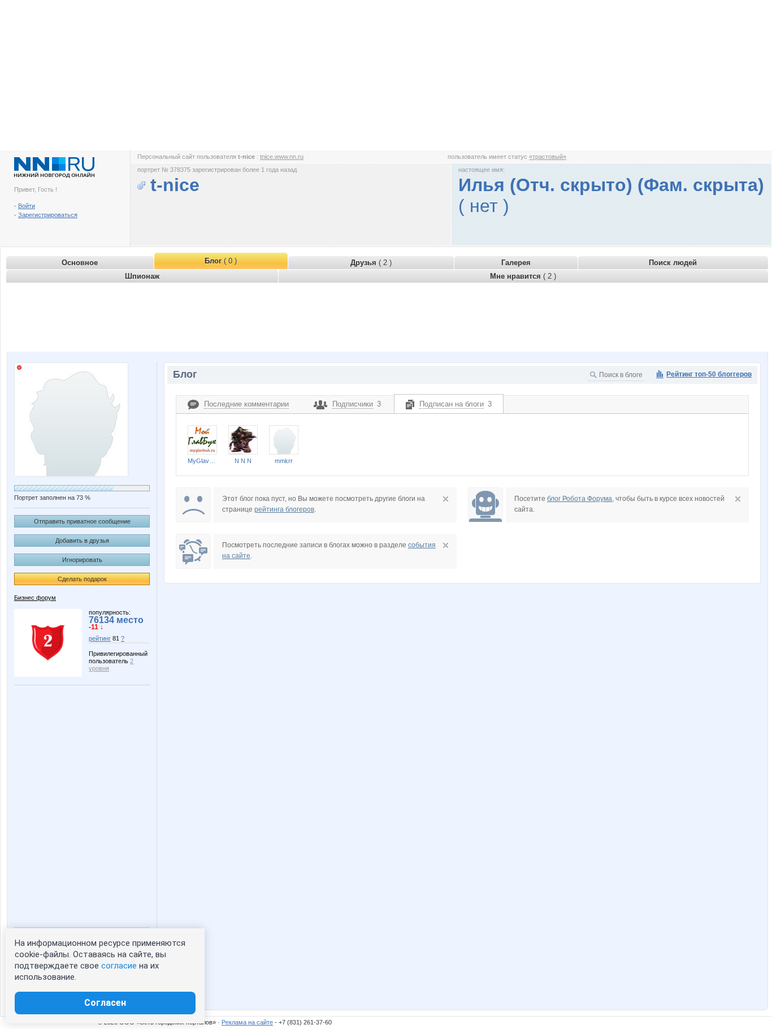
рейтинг (100, 638)
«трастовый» (547, 156)
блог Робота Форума (579, 499)
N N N (243, 460)
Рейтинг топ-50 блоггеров (709, 374)
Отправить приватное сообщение (82, 521)
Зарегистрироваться (47, 214)
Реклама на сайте (247, 1022)
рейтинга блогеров (284, 509)
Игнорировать (82, 559)
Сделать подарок (82, 579)
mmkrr (284, 460)
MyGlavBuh (202, 460)
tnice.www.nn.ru (281, 156)
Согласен (105, 1002)
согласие (119, 966)
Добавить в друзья (82, 540)
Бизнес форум (35, 597)
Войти (26, 205)
